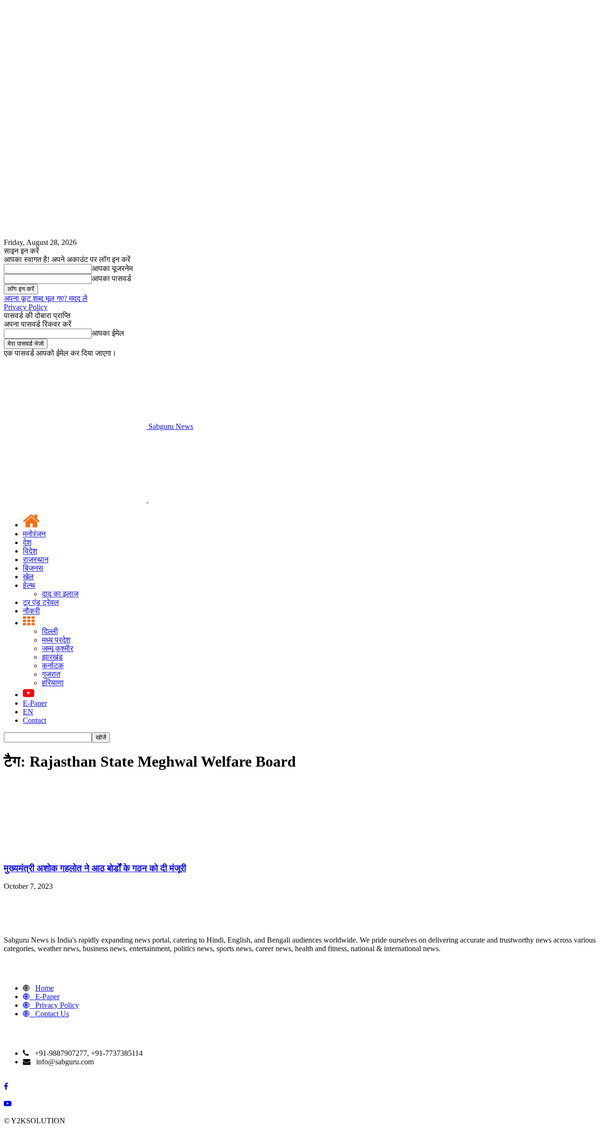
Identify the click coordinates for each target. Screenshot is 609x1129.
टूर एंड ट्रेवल (41, 602)
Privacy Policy (26, 307)
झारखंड (52, 657)
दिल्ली (50, 631)
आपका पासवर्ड (111, 278)
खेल (28, 577)
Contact (34, 720)
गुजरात (51, 674)
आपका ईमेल (108, 333)
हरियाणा (53, 683)
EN (28, 712)
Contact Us (52, 1014)
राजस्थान (36, 559)
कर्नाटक (53, 666)
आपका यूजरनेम (112, 268)
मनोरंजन (34, 534)
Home (44, 988)
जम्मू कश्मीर (57, 648)
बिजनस (33, 568)
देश (27, 542)
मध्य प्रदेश (56, 640)
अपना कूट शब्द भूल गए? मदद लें (46, 298)
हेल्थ (29, 585)
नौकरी (31, 611)
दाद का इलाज (60, 594)
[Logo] (76, 500)
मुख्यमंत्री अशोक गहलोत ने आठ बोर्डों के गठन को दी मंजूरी (95, 868)
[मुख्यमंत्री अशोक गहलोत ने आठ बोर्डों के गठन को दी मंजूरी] (75, 850)
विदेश (30, 551)
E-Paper (35, 703)
